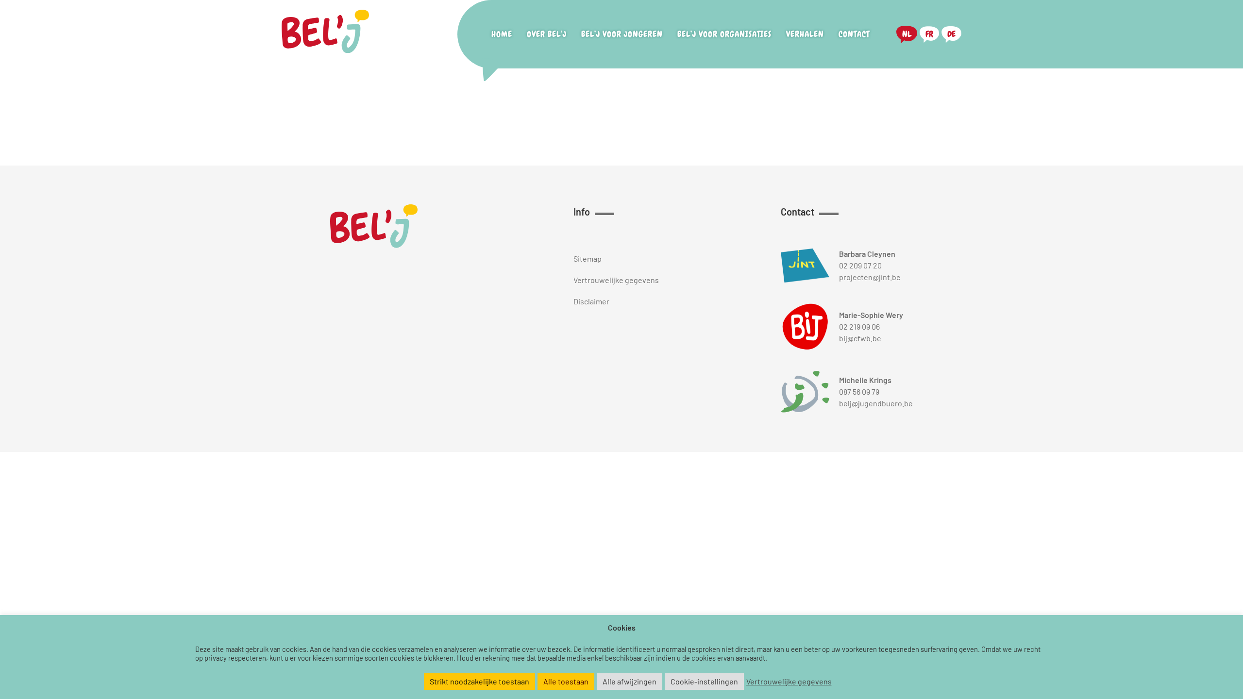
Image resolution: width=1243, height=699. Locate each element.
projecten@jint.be (870, 277)
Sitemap (587, 258)
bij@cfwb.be (860, 338)
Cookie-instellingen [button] (704, 681)
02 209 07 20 (860, 265)
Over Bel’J (547, 34)
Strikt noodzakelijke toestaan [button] (479, 681)
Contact (854, 34)
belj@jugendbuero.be (876, 403)
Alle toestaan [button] (565, 681)
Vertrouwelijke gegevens (616, 279)
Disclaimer (591, 301)
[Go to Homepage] (374, 227)
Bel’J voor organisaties (724, 34)
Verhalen (805, 34)
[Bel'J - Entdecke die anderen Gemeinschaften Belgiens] (325, 34)
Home (501, 34)
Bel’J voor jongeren (622, 34)
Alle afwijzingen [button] (629, 681)
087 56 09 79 (859, 391)
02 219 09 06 (859, 326)
